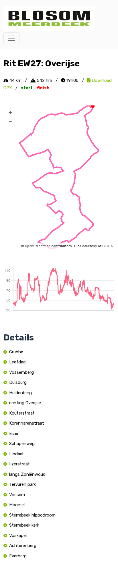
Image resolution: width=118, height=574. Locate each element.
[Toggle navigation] (11, 38)
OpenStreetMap (37, 246)
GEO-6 (107, 246)
